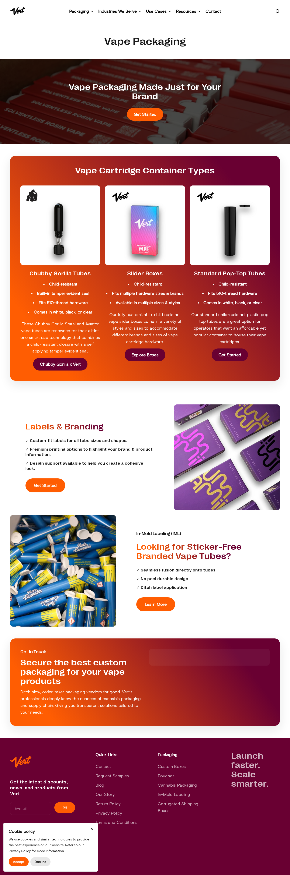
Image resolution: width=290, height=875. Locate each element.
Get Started (145, 114)
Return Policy (108, 803)
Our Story (105, 794)
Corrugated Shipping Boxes (178, 807)
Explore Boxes (145, 354)
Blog (100, 785)
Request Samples (112, 775)
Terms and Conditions (116, 822)
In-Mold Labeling (174, 794)
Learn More (156, 604)
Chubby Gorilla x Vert (60, 364)
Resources (186, 11)
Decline (40, 862)
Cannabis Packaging (177, 785)
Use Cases (156, 11)
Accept (18, 862)
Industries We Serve (117, 11)
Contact (213, 11)
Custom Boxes (172, 766)
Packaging (79, 11)
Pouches (166, 775)
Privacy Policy (109, 813)
